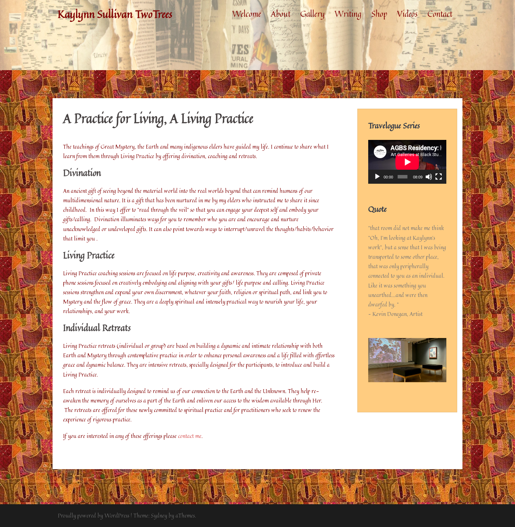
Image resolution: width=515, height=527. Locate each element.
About (280, 14)
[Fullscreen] (438, 176)
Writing (348, 14)
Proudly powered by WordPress (93, 515)
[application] (407, 162)
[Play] (377, 176)
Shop (379, 14)
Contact (439, 14)
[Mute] (428, 176)
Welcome (246, 14)
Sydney (159, 515)
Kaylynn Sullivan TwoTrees (115, 14)
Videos (407, 14)
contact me (189, 436)
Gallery (312, 14)
